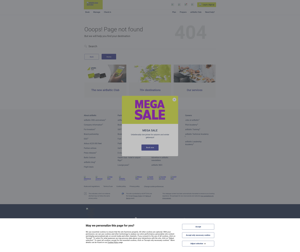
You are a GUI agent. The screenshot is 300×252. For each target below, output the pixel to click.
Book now (150, 147)
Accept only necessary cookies (198, 235)
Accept (198, 227)
